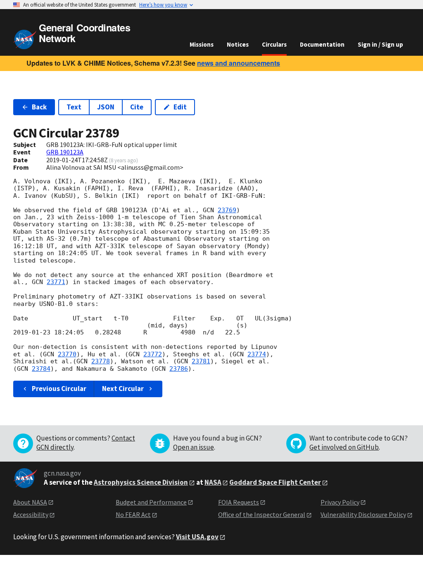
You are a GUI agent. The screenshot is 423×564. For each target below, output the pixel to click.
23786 (178, 368)
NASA (212, 482)
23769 (227, 210)
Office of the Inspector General (261, 514)
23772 (152, 354)
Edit (180, 106)
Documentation (322, 44)
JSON (105, 106)
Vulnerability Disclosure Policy (363, 514)
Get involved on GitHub (344, 447)
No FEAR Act (133, 514)
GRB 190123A (64, 152)
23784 (41, 368)
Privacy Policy (340, 502)
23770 (67, 354)
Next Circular (123, 388)
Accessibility (30, 514)
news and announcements (238, 63)
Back (39, 106)
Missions (202, 44)
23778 (100, 361)
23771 (56, 282)
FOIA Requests (238, 502)
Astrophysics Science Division (141, 482)
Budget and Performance (151, 502)
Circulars (274, 44)
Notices (238, 44)
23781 (201, 361)
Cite (136, 106)
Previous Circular (59, 388)
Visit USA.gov (197, 536)
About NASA (30, 502)
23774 (256, 354)
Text (74, 106)
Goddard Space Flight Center (275, 482)
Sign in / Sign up (380, 44)
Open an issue (193, 447)
